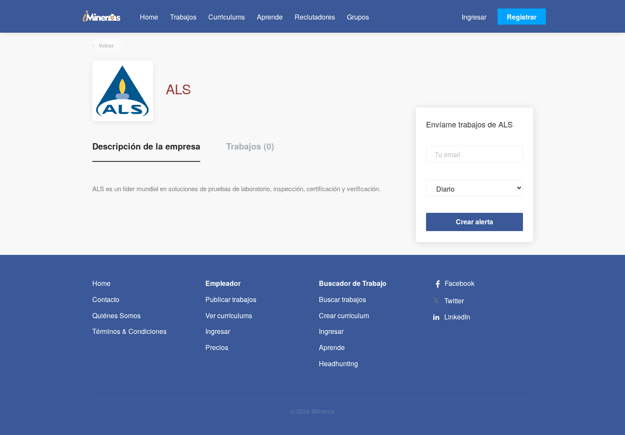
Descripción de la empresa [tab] (146, 146)
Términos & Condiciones (129, 331)
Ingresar (474, 17)
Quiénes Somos (116, 315)
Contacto (105, 299)
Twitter (454, 300)
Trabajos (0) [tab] (250, 146)
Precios (216, 347)
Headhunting (338, 363)
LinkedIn (457, 317)
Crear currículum (344, 315)
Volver (105, 45)
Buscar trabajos (342, 299)
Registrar (522, 17)
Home (101, 283)
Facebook (458, 283)
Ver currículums (228, 315)
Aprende (332, 347)
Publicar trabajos (230, 299)
